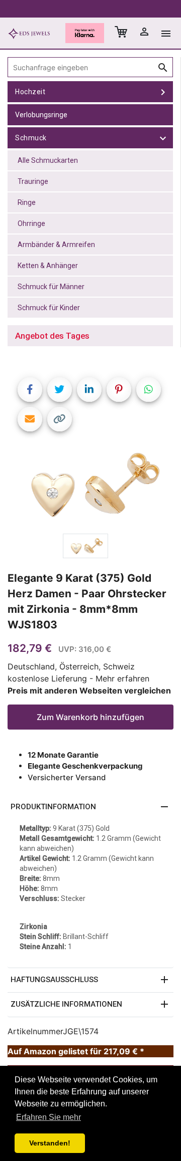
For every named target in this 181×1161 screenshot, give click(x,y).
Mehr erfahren (122, 678)
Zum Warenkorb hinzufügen (90, 717)
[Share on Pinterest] (119, 389)
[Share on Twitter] (59, 389)
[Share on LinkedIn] (89, 389)
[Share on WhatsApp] (148, 389)
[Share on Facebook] (30, 389)
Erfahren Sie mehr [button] (48, 1117)
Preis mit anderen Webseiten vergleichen (89, 690)
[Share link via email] (30, 419)
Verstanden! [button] (49, 1143)
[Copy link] (59, 419)
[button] (90, 807)
